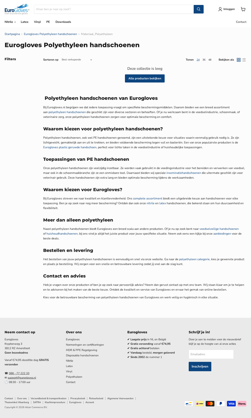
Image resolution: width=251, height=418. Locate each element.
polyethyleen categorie (194, 259)
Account (89, 402)
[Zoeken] (199, 9)
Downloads (63, 22)
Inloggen (229, 9)
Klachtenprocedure (55, 402)
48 (209, 60)
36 (203, 60)
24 (198, 60)
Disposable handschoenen (82, 355)
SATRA (37, 402)
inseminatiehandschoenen (183, 173)
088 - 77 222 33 (19, 373)
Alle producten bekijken (144, 78)
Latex (24, 22)
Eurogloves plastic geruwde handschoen (69, 147)
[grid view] (238, 59)
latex (162, 203)
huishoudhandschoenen (62, 234)
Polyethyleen (74, 377)
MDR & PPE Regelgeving (81, 350)
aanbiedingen (222, 234)
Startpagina (12, 34)
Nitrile (9, 22)
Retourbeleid (96, 398)
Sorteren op (50, 59)
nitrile (151, 203)
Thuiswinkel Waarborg (17, 402)
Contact (241, 22)
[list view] (243, 59)
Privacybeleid (77, 398)
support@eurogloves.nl (22, 378)
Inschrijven (200, 366)
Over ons (22, 398)
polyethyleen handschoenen (67, 112)
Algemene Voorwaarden (120, 398)
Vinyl (37, 22)
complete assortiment (147, 198)
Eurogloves (73, 339)
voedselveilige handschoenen (219, 229)
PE (48, 22)
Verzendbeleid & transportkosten (48, 398)
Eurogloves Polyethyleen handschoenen (50, 34)
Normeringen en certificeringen (85, 345)
